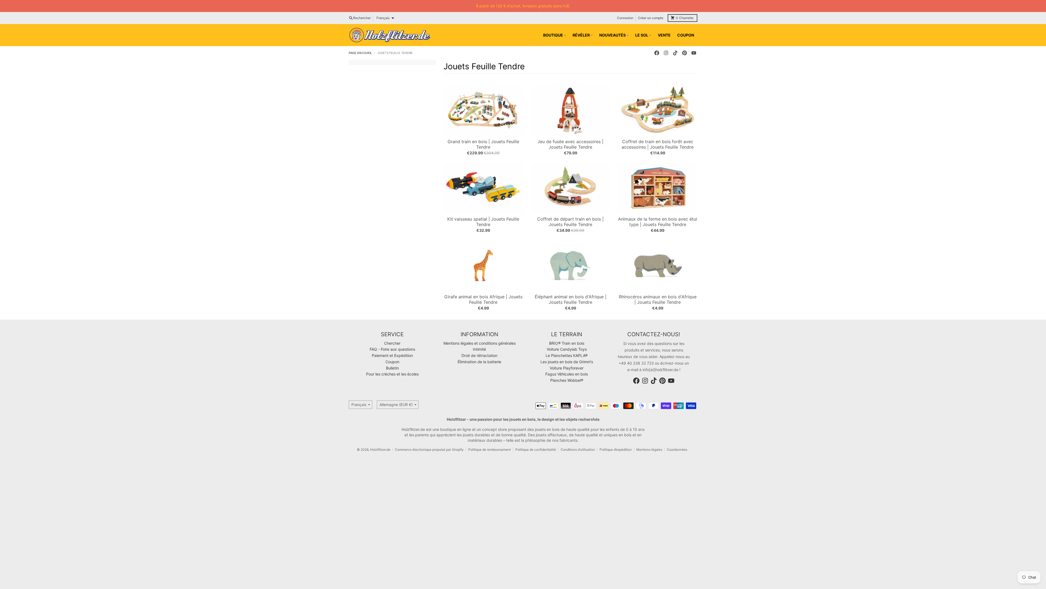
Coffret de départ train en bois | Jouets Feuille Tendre (570, 221)
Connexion (625, 18)
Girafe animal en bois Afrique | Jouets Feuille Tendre (483, 299)
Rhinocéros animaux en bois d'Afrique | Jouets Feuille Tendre (658, 299)
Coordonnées (677, 449)
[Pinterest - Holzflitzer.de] (684, 52)
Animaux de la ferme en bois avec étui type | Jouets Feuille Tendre (657, 221)
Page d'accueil (360, 53)
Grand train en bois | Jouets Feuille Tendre (483, 144)
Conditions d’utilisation (578, 449)
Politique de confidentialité (535, 449)
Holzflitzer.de (380, 449)
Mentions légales (649, 449)
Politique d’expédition (616, 449)
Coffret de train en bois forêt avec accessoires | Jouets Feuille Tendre (658, 144)
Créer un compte (650, 18)
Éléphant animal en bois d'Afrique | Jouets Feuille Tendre (570, 299)
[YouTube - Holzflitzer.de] (693, 52)
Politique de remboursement (489, 449)
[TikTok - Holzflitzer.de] (675, 52)
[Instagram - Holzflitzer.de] (666, 52)
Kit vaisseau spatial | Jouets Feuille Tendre (483, 221)
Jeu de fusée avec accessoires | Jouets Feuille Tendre (570, 144)
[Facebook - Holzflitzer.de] (656, 52)
